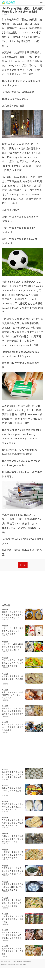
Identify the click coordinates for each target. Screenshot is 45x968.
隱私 (20, 964)
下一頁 (22, 565)
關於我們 (4, 964)
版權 (24, 964)
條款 (17, 964)
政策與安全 (11, 964)
